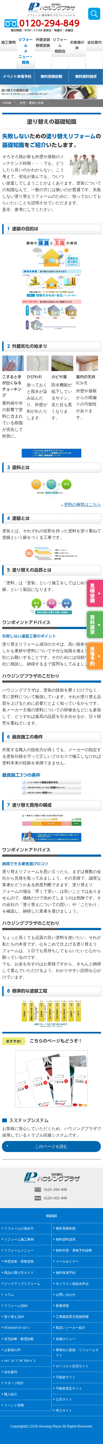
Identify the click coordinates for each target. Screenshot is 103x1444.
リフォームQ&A (15, 1306)
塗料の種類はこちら (82, 504)
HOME (7, 102)
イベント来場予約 (17, 76)
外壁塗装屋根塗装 (43, 42)
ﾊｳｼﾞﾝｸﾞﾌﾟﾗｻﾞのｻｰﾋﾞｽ (19, 1361)
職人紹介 (10, 1394)
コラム (9, 1295)
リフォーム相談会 (60, 45)
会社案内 (10, 1372)
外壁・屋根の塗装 (32, 102)
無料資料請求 (86, 76)
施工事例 (8, 42)
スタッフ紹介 (14, 1383)
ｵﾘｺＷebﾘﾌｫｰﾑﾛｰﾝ (16, 1328)
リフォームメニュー (19, 1250)
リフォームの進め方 (19, 1228)
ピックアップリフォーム (22, 1284)
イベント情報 (14, 1405)
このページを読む (51, 1146)
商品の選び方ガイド (19, 1273)
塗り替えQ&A (14, 1317)
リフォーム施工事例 (19, 1239)
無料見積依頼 (51, 76)
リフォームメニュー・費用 (25, 51)
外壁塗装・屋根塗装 (19, 1261)
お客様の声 (77, 45)
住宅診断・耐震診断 (19, 1339)
